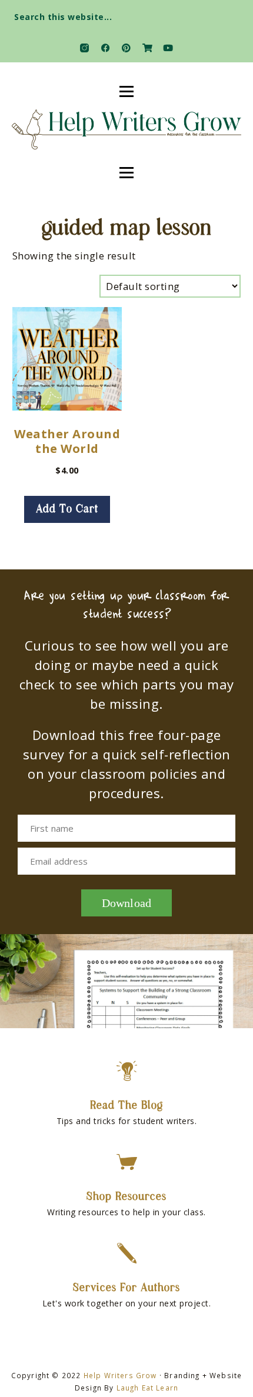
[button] (233, 13)
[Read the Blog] (126, 1071)
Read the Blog (126, 1106)
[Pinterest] (126, 47)
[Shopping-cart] (148, 47)
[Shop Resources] (126, 1162)
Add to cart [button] (67, 509)
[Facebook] (105, 47)
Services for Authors (126, 1288)
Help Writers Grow (120, 1375)
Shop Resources (126, 1197)
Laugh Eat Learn (147, 1387)
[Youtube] (168, 47)
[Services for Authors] (126, 1253)
